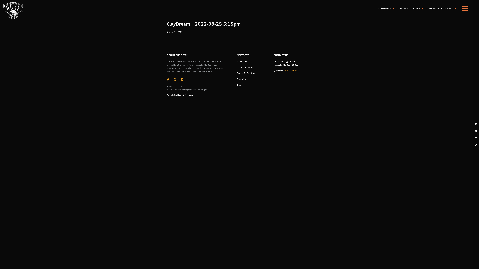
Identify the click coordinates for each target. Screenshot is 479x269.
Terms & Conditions (185, 95)
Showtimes (384, 8)
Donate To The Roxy (246, 73)
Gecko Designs (201, 89)
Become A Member (245, 67)
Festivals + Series (410, 8)
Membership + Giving (441, 8)
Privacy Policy (172, 95)
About (239, 85)
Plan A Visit (242, 79)
